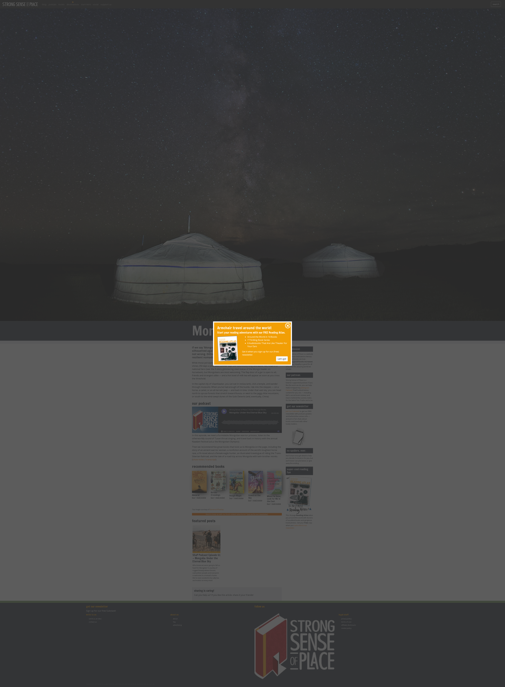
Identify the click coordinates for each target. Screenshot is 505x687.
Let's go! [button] (282, 358)
